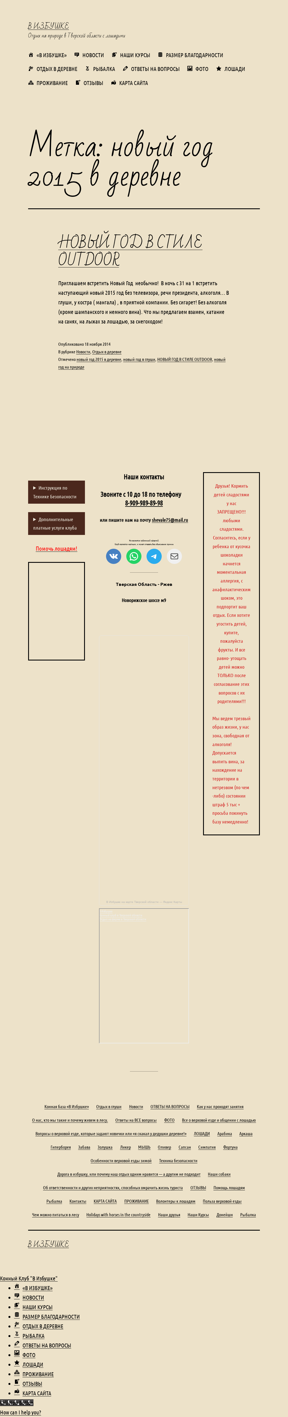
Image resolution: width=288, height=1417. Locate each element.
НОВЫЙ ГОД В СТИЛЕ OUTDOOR (130, 252)
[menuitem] (33, 1287)
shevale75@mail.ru (170, 520)
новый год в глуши (139, 359)
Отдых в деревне (107, 351)
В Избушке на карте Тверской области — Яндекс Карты (144, 901)
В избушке (48, 26)
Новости (83, 351)
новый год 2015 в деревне (98, 359)
